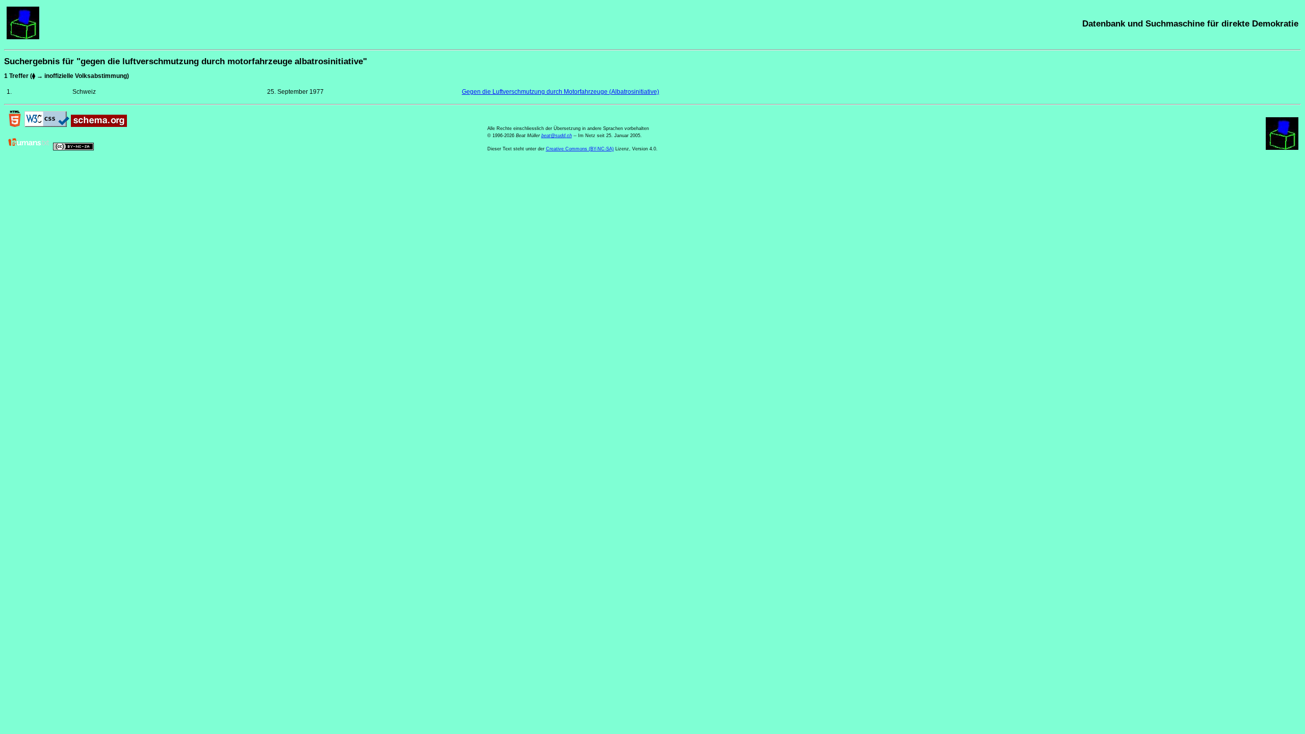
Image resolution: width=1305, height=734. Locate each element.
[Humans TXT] (29, 148)
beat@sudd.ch (556, 135)
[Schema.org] (99, 124)
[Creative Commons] (73, 148)
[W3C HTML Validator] (15, 124)
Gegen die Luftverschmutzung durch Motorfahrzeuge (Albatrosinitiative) (560, 91)
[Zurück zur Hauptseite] (23, 37)
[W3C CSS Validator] (46, 124)
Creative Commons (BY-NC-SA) (580, 148)
